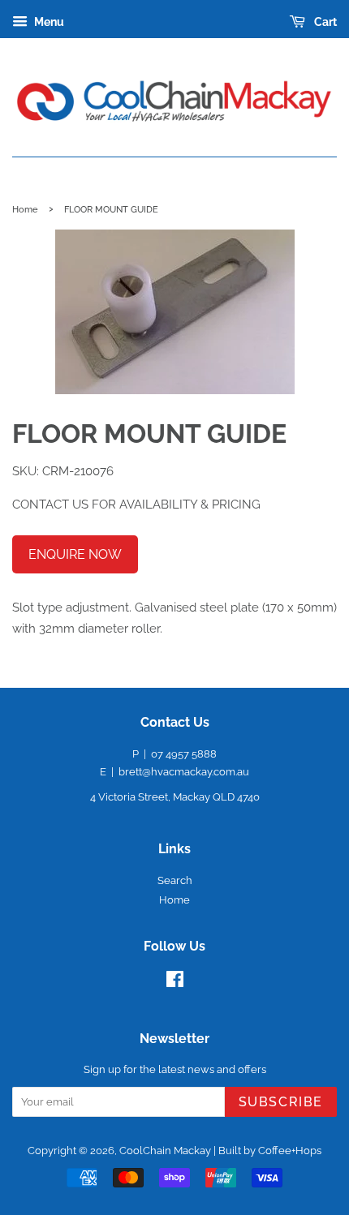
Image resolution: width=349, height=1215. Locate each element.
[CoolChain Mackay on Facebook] (175, 983)
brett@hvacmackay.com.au (183, 772)
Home (25, 209)
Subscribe (281, 1102)
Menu (48, 21)
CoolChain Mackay (165, 1150)
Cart (324, 21)
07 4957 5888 (184, 754)
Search (174, 880)
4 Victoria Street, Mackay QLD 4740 (175, 797)
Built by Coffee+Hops (269, 1150)
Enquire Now (75, 554)
